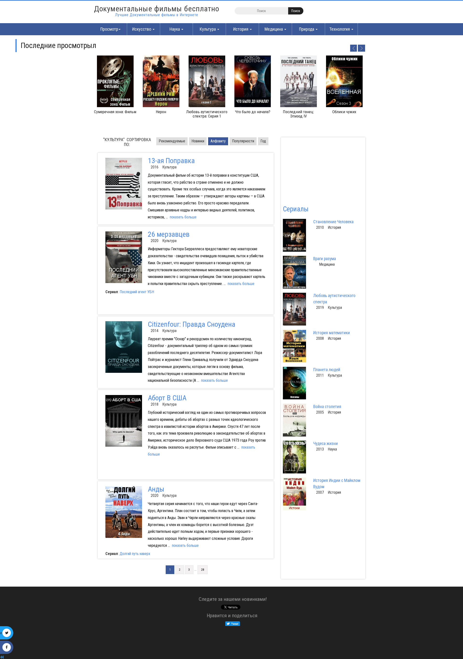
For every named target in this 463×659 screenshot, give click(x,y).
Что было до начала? (252, 111)
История (241, 29)
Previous (353, 48)
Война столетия (327, 406)
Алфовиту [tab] (218, 141)
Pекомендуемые (172, 141)
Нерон (161, 111)
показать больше (183, 217)
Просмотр (109, 29)
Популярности (243, 141)
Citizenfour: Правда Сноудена (191, 324)
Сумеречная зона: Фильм (115, 111)
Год (263, 141)
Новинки (197, 141)
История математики (331, 332)
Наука (175, 29)
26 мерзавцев (169, 234)
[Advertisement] (144, 306)
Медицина (274, 29)
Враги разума (324, 258)
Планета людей (326, 369)
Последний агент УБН (137, 292)
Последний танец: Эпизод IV (298, 113)
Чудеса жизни (325, 443)
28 (202, 569)
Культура (208, 29)
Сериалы (295, 209)
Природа (307, 29)
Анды (156, 489)
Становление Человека (333, 221)
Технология (340, 29)
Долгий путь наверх (135, 553)
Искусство (142, 29)
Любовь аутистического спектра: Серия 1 (206, 113)
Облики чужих (344, 111)
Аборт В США (167, 398)
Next (361, 48)
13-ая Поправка (171, 160)
